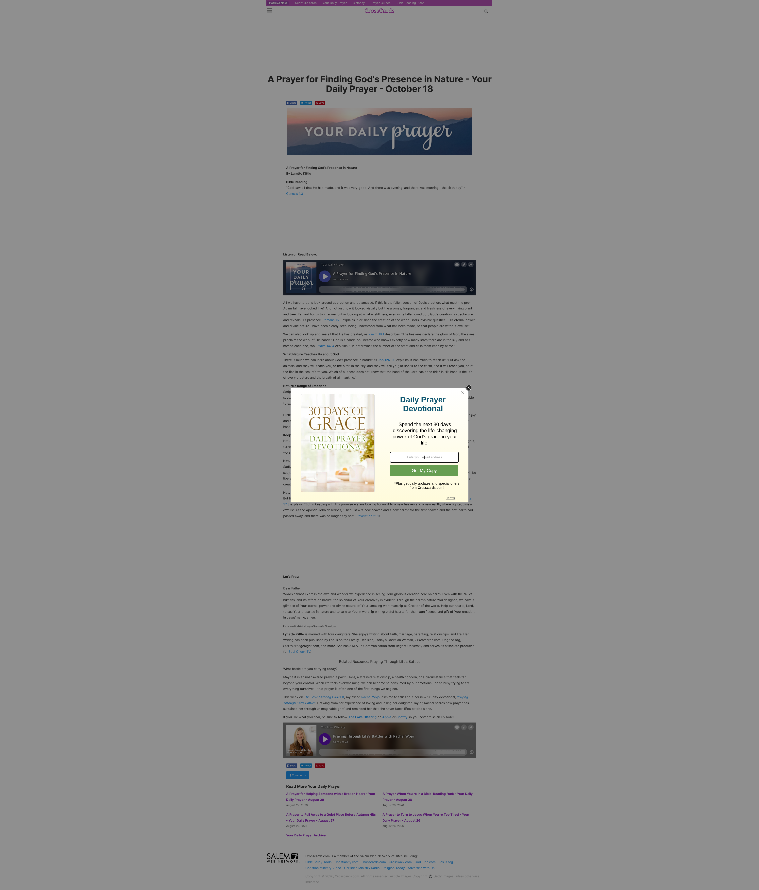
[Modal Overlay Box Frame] (379, 445)
